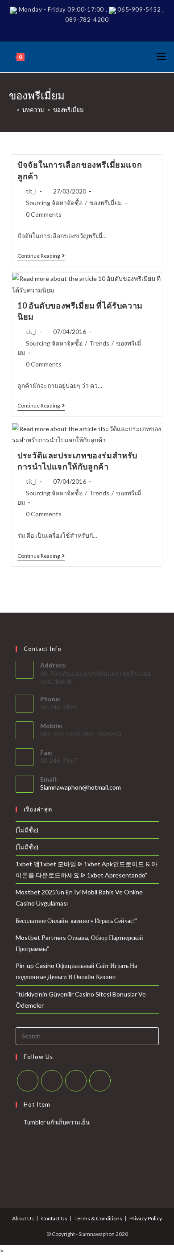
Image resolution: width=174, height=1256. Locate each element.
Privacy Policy (145, 1218)
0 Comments (44, 214)
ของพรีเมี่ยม (105, 202)
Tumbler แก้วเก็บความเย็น (57, 1122)
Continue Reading (41, 256)
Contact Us (54, 1218)
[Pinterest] (85, 29)
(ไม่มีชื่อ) (27, 830)
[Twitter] (62, 29)
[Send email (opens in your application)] (110, 29)
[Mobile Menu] (161, 56)
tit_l (31, 191)
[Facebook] (73, 29)
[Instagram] (98, 29)
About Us (23, 1218)
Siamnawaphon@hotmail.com (80, 787)
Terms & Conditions (98, 1218)
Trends (99, 343)
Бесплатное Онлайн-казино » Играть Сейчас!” (76, 920)
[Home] (11, 109)
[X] (27, 1080)
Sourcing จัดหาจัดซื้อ (54, 202)
